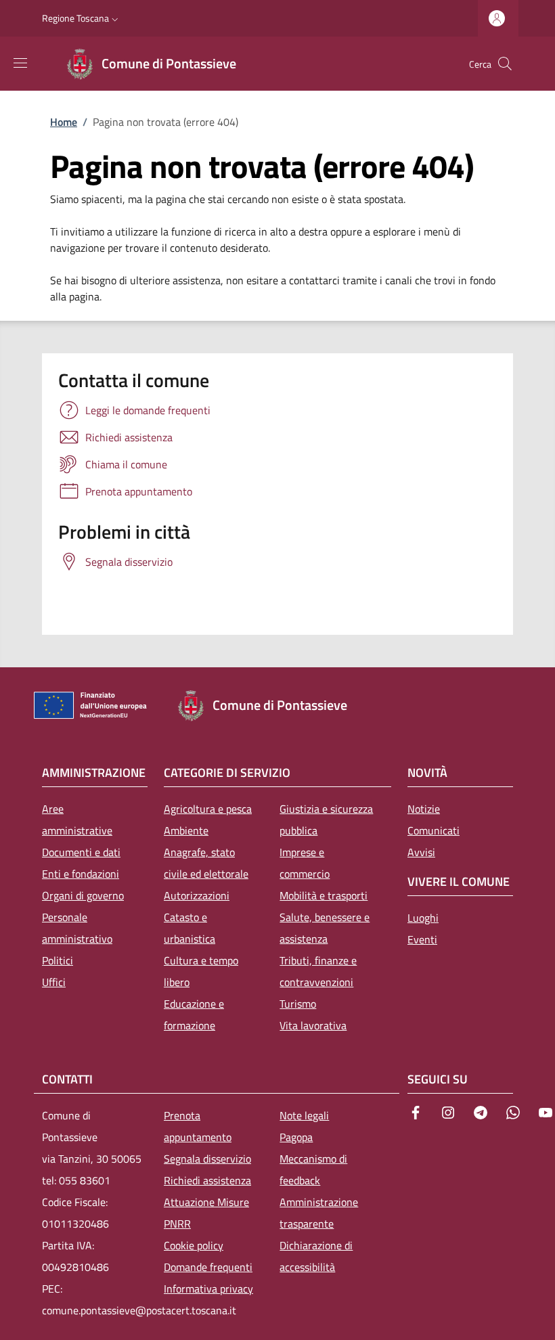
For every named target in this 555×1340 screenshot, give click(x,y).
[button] (81, 18)
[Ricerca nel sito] (505, 63)
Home (63, 122)
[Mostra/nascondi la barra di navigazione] (20, 63)
